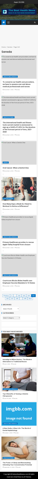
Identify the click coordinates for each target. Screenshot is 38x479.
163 (24, 295)
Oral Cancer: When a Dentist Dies (16, 168)
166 (7, 298)
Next (30, 298)
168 (17, 298)
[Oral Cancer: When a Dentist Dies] (19, 153)
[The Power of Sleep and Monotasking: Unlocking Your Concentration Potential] (19, 448)
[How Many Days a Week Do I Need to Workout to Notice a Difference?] (19, 189)
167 (12, 298)
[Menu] (8, 22)
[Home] (4, 22)
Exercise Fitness (8, 198)
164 (28, 295)
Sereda (18, 89)
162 (19, 295)
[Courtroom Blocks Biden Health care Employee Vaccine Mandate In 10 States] (19, 265)
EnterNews (18, 477)
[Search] (35, 22)
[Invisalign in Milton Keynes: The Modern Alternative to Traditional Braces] (19, 345)
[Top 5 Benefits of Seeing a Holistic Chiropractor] (19, 379)
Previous (6, 295)
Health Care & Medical (10, 76)
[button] (8, 22)
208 (25, 298)
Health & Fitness (9, 117)
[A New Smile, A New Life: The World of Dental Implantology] (19, 414)
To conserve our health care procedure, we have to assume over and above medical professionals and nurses (18, 84)
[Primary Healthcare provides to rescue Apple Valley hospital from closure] (19, 227)
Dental (6, 162)
